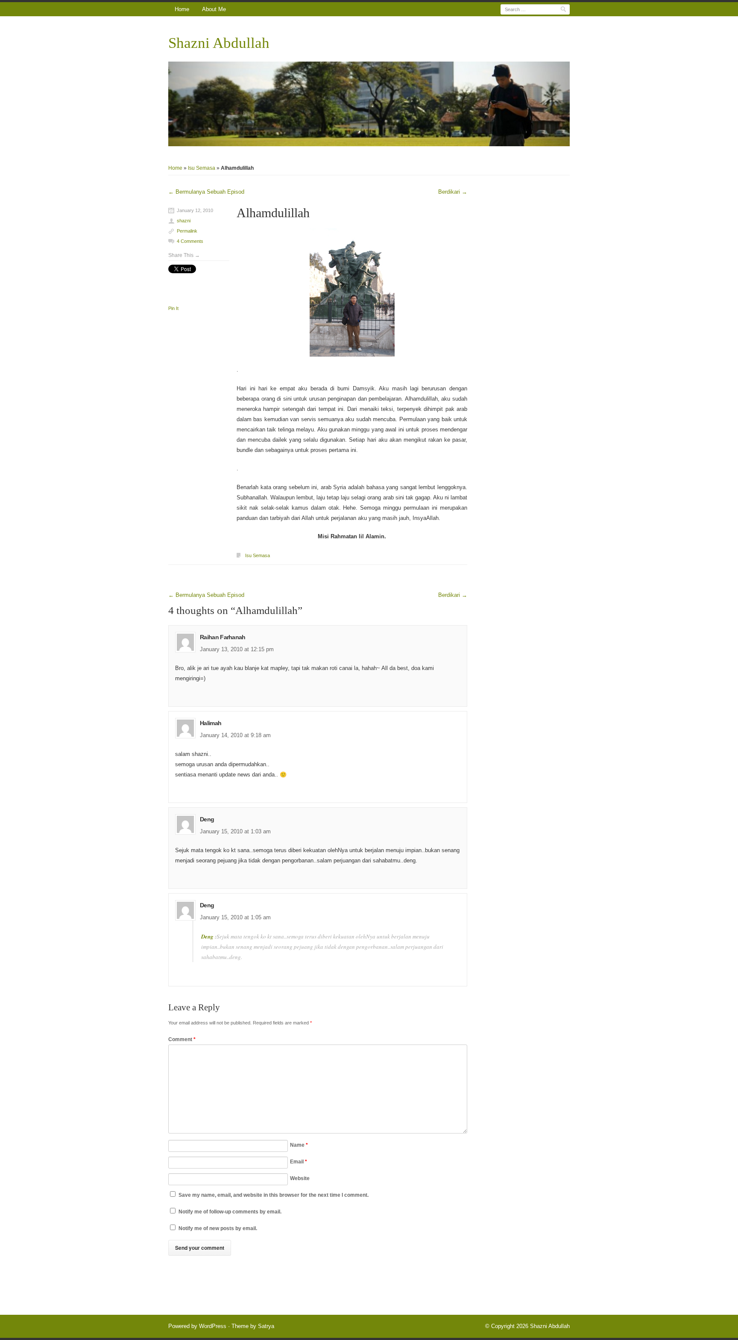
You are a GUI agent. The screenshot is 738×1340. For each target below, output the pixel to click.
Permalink (187, 230)
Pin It (173, 308)
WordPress (212, 1326)
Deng (208, 936)
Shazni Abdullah (218, 43)
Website (300, 1178)
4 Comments (190, 241)
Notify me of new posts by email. (218, 1228)
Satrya (266, 1326)
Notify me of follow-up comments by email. (230, 1212)
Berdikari (452, 192)
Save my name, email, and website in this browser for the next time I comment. (274, 1195)
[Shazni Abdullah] (369, 104)
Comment (182, 1039)
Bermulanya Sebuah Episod (206, 192)
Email (298, 1162)
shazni (183, 220)
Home (182, 9)
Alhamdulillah (273, 213)
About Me (214, 9)
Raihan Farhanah (223, 637)
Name (299, 1145)
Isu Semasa (201, 168)
